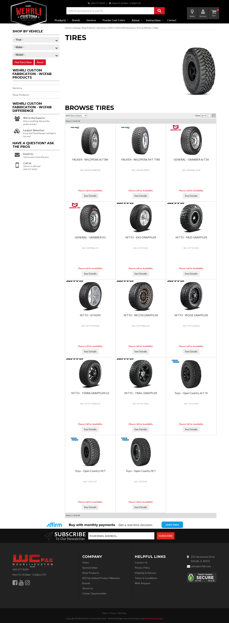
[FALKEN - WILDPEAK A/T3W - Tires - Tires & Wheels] (90, 140)
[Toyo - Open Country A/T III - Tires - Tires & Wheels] (191, 374)
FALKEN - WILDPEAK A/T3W (90, 159)
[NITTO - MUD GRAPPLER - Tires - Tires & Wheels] (191, 218)
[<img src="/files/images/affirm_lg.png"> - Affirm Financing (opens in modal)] (114, 525)
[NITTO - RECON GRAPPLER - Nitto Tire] (125, 281)
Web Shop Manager (154, 618)
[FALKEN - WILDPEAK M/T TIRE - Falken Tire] (125, 128)
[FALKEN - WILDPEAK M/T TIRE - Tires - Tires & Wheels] (140, 140)
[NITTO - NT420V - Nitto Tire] (75, 281)
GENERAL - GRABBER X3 (90, 237)
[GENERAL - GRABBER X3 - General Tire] (75, 205)
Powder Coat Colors (114, 20)
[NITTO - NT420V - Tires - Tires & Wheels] (90, 296)
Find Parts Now (23, 62)
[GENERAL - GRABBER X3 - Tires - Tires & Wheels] (90, 218)
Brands (76, 20)
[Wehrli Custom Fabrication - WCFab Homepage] (29, 13)
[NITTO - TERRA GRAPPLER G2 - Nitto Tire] (75, 359)
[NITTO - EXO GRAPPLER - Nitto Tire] (125, 203)
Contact (171, 20)
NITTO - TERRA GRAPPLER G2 (90, 393)
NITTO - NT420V (90, 315)
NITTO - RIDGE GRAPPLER (191, 315)
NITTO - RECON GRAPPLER (141, 315)
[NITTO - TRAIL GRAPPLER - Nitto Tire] (125, 359)
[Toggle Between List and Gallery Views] (212, 115)
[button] (115, 10)
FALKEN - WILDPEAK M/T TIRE (140, 159)
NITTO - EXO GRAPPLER (140, 237)
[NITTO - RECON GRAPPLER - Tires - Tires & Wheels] (140, 296)
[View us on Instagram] (27, 582)
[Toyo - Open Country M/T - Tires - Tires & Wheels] (90, 452)
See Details (90, 195)
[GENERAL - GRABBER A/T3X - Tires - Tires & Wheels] (191, 140)
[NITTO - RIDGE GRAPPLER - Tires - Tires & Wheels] (191, 296)
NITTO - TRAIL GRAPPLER (140, 393)
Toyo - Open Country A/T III (191, 393)
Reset (40, 62)
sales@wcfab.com (201, 566)
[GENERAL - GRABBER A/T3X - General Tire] (175, 128)
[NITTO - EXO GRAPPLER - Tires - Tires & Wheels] (140, 218)
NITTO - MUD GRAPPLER (191, 237)
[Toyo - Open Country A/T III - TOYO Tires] (175, 361)
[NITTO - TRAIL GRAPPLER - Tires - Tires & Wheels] (140, 374)
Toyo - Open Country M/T (90, 470)
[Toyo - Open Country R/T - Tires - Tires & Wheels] (140, 452)
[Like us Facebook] (15, 582)
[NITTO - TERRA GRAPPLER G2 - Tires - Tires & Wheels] (90, 374)
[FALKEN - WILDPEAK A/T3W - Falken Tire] (75, 128)
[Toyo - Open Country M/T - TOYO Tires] (75, 439)
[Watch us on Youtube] (21, 582)
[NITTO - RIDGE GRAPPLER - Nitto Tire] (175, 281)
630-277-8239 (21, 569)
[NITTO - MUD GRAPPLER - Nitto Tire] (175, 203)
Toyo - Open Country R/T (141, 470)
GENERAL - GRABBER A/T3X (191, 159)
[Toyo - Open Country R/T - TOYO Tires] (125, 439)
